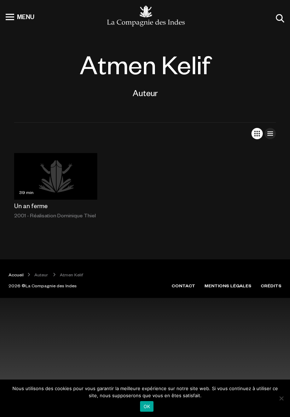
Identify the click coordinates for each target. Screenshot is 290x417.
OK (147, 406)
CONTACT (183, 285)
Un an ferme (31, 206)
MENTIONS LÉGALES (227, 285)
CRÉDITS (271, 285)
